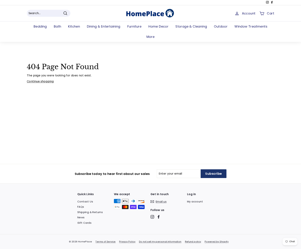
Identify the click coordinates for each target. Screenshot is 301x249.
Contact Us (85, 201)
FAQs (80, 207)
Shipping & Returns (90, 212)
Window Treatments (250, 26)
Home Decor (158, 26)
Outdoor (220, 26)
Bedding (40, 26)
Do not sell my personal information (160, 241)
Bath (57, 26)
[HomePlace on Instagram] (152, 217)
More (150, 37)
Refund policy (193, 241)
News (81, 217)
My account (195, 201)
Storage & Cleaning (191, 26)
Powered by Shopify (217, 241)
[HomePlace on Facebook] (158, 217)
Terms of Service (105, 241)
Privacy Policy (127, 241)
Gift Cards (84, 223)
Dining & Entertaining (103, 26)
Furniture (134, 26)
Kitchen (74, 26)
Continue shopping (40, 81)
